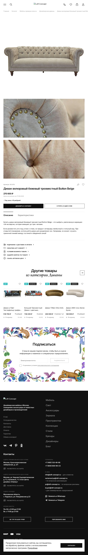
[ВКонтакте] (5, 445)
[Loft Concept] (44, 5)
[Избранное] (70, 4)
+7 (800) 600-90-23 (53, 466)
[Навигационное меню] (4, 4)
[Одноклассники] (21, 445)
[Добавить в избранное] (83, 184)
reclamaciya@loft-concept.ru (56, 478)
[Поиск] (11, 4)
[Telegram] (10, 445)
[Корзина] (77, 4)
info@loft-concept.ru (53, 475)
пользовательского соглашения (48, 365)
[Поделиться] (78, 184)
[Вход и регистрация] (83, 4)
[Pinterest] (16, 445)
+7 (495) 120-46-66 (52, 462)
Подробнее (32, 548)
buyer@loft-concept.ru (53, 488)
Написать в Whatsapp (56, 496)
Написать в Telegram (56, 500)
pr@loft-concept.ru (52, 484)
